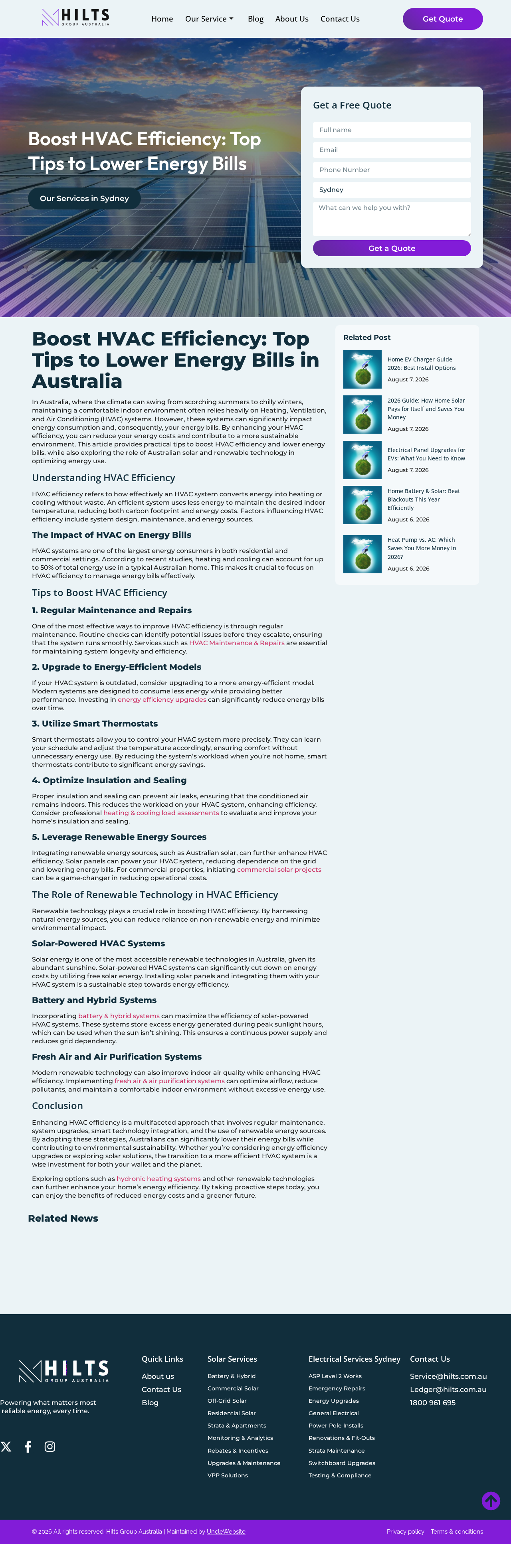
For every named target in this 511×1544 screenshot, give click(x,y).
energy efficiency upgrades (162, 699)
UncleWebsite (226, 1531)
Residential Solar (232, 1413)
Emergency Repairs (337, 1388)
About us (158, 1376)
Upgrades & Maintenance (244, 1463)
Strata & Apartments (237, 1425)
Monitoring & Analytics (240, 1437)
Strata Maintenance (337, 1450)
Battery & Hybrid (232, 1376)
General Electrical (334, 1413)
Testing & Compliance (340, 1475)
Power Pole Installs (336, 1425)
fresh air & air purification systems (170, 1081)
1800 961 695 (433, 1402)
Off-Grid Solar (227, 1400)
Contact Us (340, 18)
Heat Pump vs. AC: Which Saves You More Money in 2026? (422, 548)
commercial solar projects (279, 869)
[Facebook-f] (28, 1447)
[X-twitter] (6, 1447)
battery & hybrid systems (119, 1016)
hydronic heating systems (159, 1179)
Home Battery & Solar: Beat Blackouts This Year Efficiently (424, 499)
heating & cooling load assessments (161, 813)
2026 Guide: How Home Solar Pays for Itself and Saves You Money (426, 409)
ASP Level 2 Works (335, 1376)
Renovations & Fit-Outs (342, 1437)
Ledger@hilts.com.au (448, 1389)
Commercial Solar (233, 1388)
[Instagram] (50, 1447)
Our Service (206, 18)
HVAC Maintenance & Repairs (237, 643)
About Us (292, 18)
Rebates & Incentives (238, 1450)
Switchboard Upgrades (342, 1463)
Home (162, 18)
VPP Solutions (228, 1475)
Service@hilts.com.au (448, 1376)
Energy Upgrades (334, 1400)
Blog (255, 18)
